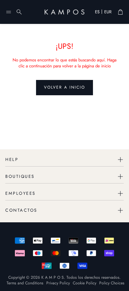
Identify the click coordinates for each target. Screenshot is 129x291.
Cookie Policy (84, 283)
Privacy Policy (58, 283)
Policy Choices (111, 283)
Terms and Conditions (25, 283)
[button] (8, 12)
